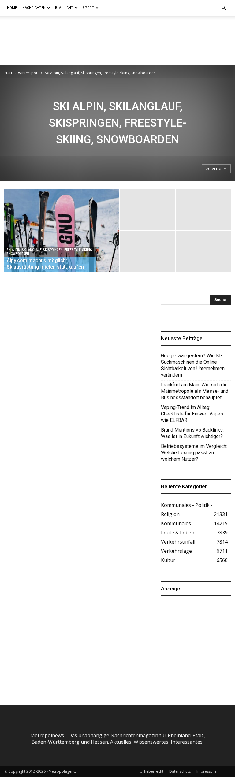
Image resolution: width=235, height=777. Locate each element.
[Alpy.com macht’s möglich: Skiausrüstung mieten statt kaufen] (61, 238)
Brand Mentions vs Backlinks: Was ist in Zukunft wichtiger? (192, 433)
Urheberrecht (151, 771)
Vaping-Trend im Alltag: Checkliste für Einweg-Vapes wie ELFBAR (192, 413)
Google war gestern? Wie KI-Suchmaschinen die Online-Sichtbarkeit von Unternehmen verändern (193, 365)
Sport (88, 8)
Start (8, 73)
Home (12, 8)
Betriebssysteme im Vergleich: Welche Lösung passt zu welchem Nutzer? (194, 452)
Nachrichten (34, 8)
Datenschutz (180, 771)
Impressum (206, 771)
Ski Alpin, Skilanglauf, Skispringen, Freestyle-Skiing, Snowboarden (49, 251)
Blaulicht (64, 8)
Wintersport (28, 73)
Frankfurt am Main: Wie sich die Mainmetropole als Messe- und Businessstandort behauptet (194, 391)
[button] (223, 8)
